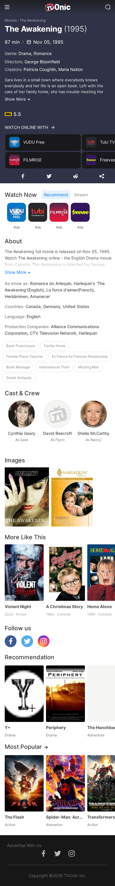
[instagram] (44, 645)
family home (54, 346)
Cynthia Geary (21, 433)
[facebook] (11, 645)
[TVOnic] (57, 7)
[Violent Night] (24, 572)
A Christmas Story (64, 606)
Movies (11, 20)
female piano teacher (24, 356)
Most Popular (23, 746)
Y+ (8, 727)
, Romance (41, 53)
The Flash (14, 816)
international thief (54, 367)
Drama (25, 53)
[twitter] (27, 645)
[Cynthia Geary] (21, 414)
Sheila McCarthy (93, 433)
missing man (88, 367)
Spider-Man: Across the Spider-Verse (65, 816)
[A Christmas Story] (65, 572)
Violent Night (18, 606)
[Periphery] (65, 693)
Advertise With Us (24, 845)
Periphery (56, 727)
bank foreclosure (20, 346)
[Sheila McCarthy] (93, 414)
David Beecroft (57, 433)
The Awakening (32, 20)
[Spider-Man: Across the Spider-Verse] (65, 783)
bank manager (18, 367)
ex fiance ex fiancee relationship (80, 356)
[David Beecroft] (57, 414)
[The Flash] (24, 783)
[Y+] (24, 693)
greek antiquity (19, 377)
